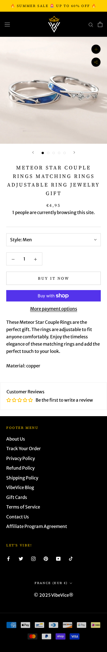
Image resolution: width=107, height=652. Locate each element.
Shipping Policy (22, 478)
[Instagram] (33, 558)
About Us (15, 439)
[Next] (74, 152)
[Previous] (33, 152)
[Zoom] (96, 49)
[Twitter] (21, 558)
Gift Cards (16, 497)
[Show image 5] (64, 153)
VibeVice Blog (20, 487)
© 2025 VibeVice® (53, 595)
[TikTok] (71, 558)
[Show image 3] (53, 153)
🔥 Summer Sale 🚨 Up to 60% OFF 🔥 (54, 6)
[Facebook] (8, 558)
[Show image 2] (48, 153)
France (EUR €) (51, 583)
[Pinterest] (46, 558)
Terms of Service (23, 507)
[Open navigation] (7, 24)
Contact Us (17, 517)
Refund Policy (20, 468)
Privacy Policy (20, 458)
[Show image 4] (59, 153)
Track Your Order (23, 448)
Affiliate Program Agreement (36, 526)
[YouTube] (58, 558)
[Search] (91, 24)
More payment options (53, 309)
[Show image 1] (43, 153)
